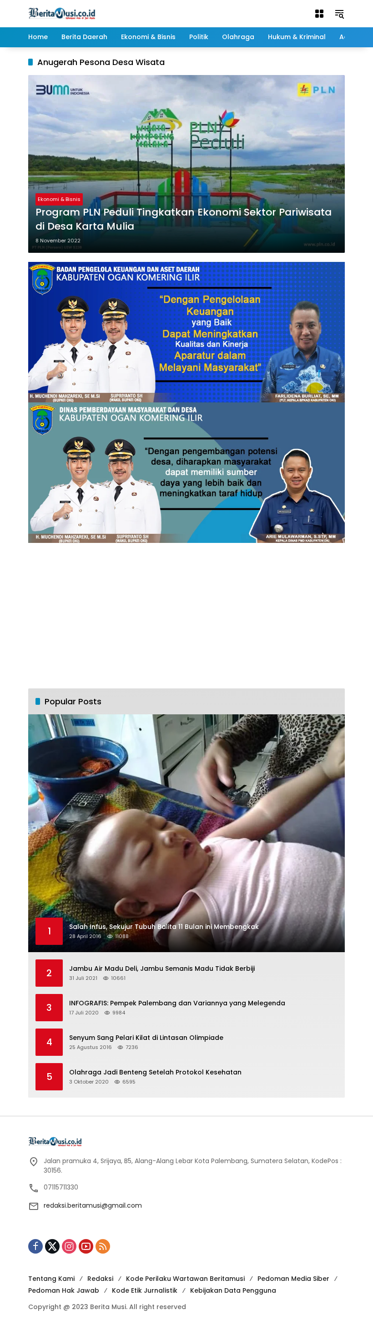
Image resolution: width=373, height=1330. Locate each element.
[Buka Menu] (319, 13)
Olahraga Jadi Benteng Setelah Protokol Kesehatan (155, 1072)
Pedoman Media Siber (293, 1278)
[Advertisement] (186, 615)
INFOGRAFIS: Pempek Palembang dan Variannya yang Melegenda (177, 1003)
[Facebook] (35, 1246)
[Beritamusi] (62, 13)
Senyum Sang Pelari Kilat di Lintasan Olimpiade (146, 1038)
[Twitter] (52, 1246)
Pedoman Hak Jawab (63, 1290)
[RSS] (103, 1246)
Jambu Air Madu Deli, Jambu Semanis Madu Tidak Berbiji (162, 968)
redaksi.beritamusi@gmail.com (93, 1205)
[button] (339, 13)
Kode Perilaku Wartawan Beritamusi (185, 1278)
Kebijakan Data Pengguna (233, 1290)
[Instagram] (69, 1246)
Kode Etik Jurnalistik (144, 1290)
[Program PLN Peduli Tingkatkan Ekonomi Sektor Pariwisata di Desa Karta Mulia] (186, 164)
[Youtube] (86, 1246)
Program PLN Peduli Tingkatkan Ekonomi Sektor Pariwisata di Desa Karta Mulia (183, 219)
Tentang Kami (51, 1278)
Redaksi (100, 1278)
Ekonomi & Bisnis (59, 199)
